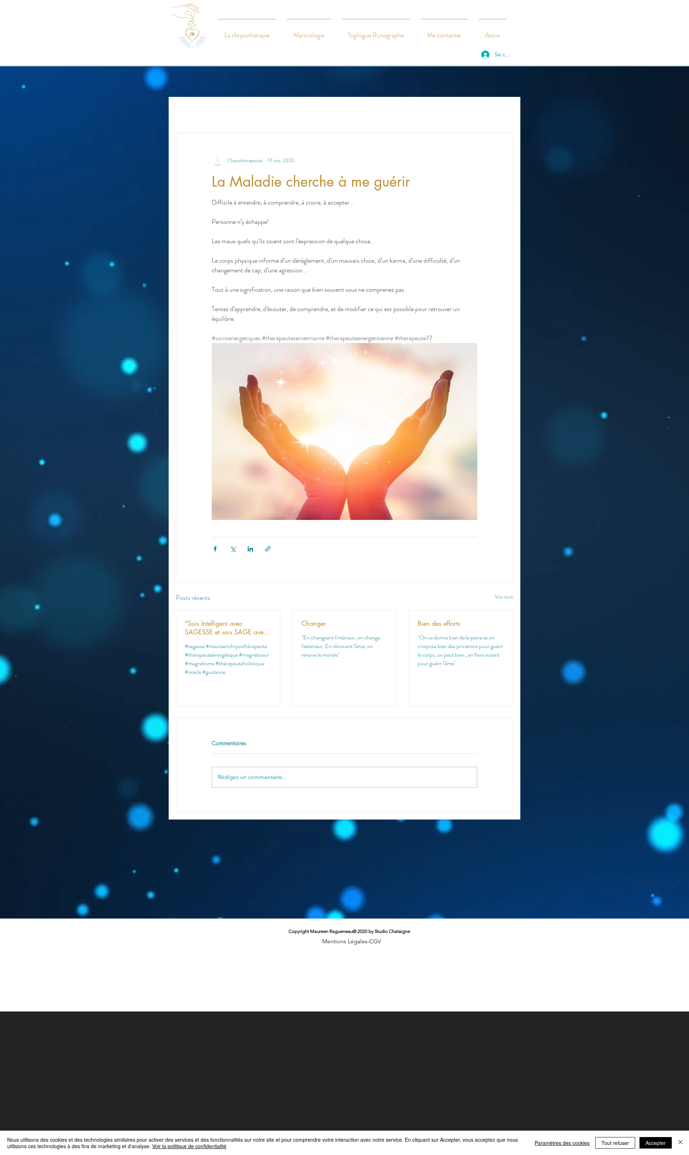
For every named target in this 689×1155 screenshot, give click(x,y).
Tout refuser (615, 1142)
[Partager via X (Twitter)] (232, 548)
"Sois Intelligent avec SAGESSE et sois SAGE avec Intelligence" (226, 627)
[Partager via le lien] (267, 548)
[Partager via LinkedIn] (250, 548)
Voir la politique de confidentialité (189, 1146)
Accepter (656, 1142)
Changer (313, 623)
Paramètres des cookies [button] (562, 1142)
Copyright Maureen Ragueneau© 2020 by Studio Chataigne (349, 936)
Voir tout (504, 596)
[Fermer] (680, 1142)
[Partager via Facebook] (215, 548)
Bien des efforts (439, 623)
